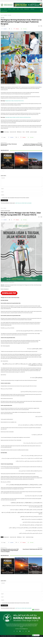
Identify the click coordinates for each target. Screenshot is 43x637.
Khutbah (7, 166)
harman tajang (6, 131)
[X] (40, 1)
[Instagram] (38, 1)
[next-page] (3, 171)
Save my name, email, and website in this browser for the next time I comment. (15, 197)
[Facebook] (37, 1)
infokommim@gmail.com (23, 628)
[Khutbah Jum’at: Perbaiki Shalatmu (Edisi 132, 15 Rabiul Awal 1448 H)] (8, 160)
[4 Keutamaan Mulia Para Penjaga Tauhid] (21, 160)
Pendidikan (5, 15)
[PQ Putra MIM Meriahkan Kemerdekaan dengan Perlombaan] (35, 160)
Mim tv (24, 131)
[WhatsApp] (26, 631)
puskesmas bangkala (33, 131)
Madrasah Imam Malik (35, 166)
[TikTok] (23, 631)
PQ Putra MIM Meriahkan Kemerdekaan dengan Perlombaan (35, 167)
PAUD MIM (9, 15)
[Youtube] (41, 1)
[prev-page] (1, 171)
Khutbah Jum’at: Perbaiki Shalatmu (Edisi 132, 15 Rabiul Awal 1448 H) (7, 167)
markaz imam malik (13, 131)
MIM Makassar (19, 131)
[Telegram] (20, 631)
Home (2, 15)
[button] (41, 10)
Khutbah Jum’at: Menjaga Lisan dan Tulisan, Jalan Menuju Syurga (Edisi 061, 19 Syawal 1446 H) (32, 145)
